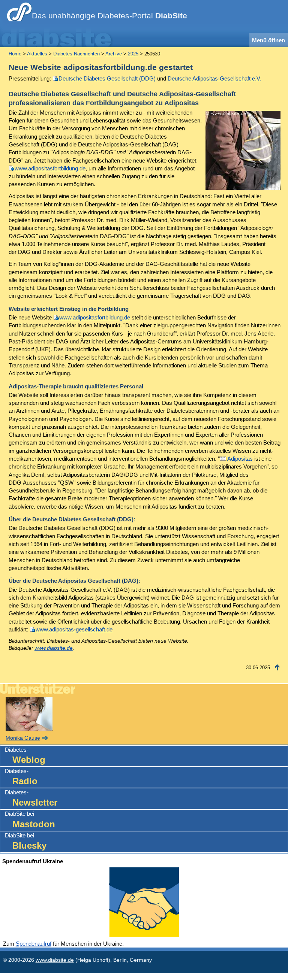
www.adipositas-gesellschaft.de (74, 629)
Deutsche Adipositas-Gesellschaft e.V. (214, 78)
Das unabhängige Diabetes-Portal (109, 15)
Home (15, 54)
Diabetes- (25, 755)
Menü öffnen (268, 40)
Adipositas (240, 458)
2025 (133, 54)
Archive (113, 54)
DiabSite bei (30, 819)
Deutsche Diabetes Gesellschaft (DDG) (107, 78)
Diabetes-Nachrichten (76, 54)
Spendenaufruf (33, 943)
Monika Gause (23, 738)
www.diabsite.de (53, 648)
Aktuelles (37, 54)
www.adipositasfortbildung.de (50, 168)
